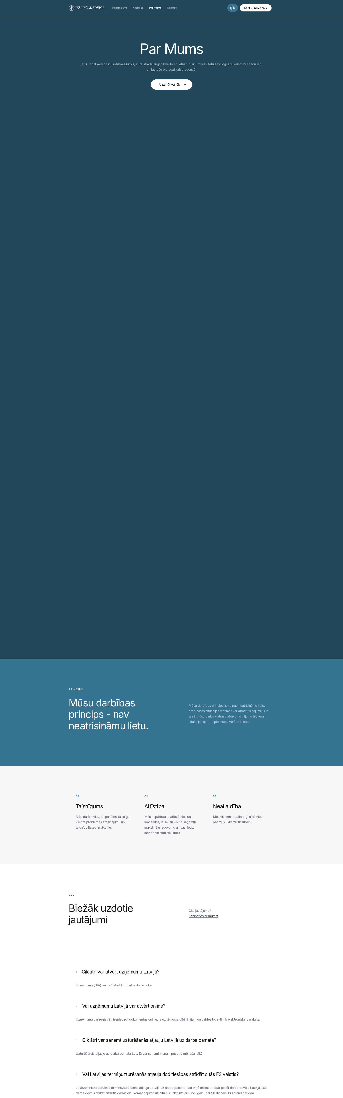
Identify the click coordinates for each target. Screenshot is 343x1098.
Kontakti (172, 7)
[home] (87, 8)
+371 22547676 (254, 8)
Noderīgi (138, 7)
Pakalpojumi (119, 7)
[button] (232, 8)
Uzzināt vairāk (169, 84)
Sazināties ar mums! (203, 916)
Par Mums (155, 7)
